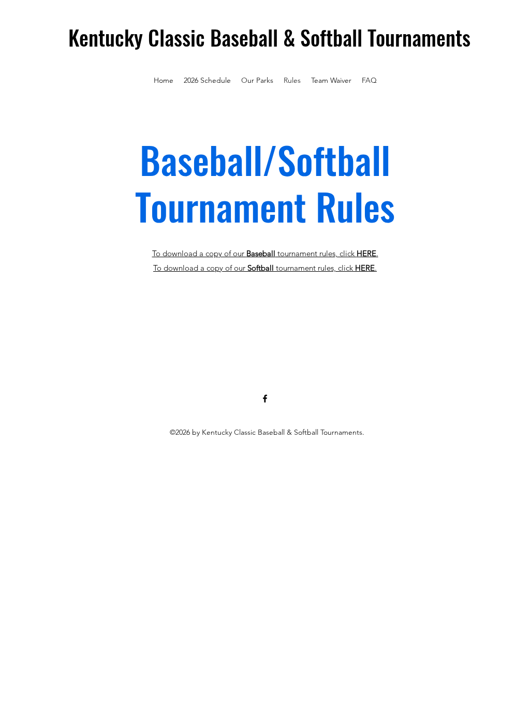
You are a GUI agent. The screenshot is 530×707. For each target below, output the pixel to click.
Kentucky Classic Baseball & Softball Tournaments (269, 37)
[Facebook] (265, 398)
